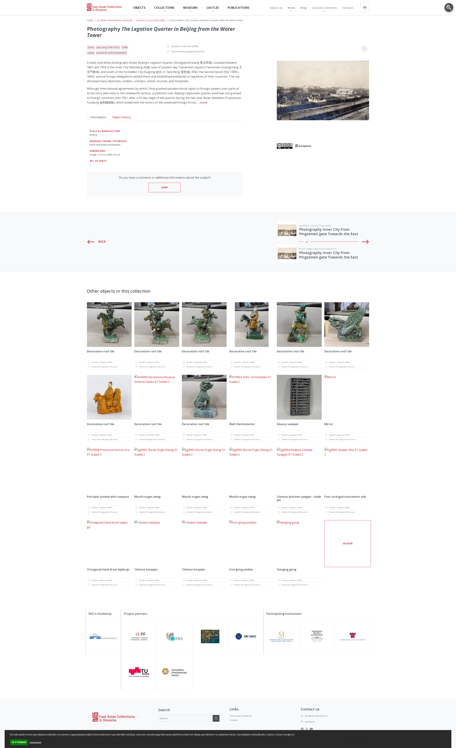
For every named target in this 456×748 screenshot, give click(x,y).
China (91, 47)
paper (91, 52)
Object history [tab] (121, 117)
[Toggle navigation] (448, 7)
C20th (125, 47)
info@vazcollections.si (316, 715)
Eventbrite (310, 721)
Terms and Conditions (240, 715)
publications (239, 8)
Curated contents (324, 7)
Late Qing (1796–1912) (107, 47)
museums (190, 8)
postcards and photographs (112, 52)
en (365, 7)
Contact (348, 7)
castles (212, 8)
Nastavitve (35, 742)
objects (139, 8)
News (291, 7)
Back (102, 242)
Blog (303, 7)
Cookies (233, 720)
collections (164, 8)
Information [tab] (98, 117)
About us (276, 7)
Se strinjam (19, 742)
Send (164, 187)
